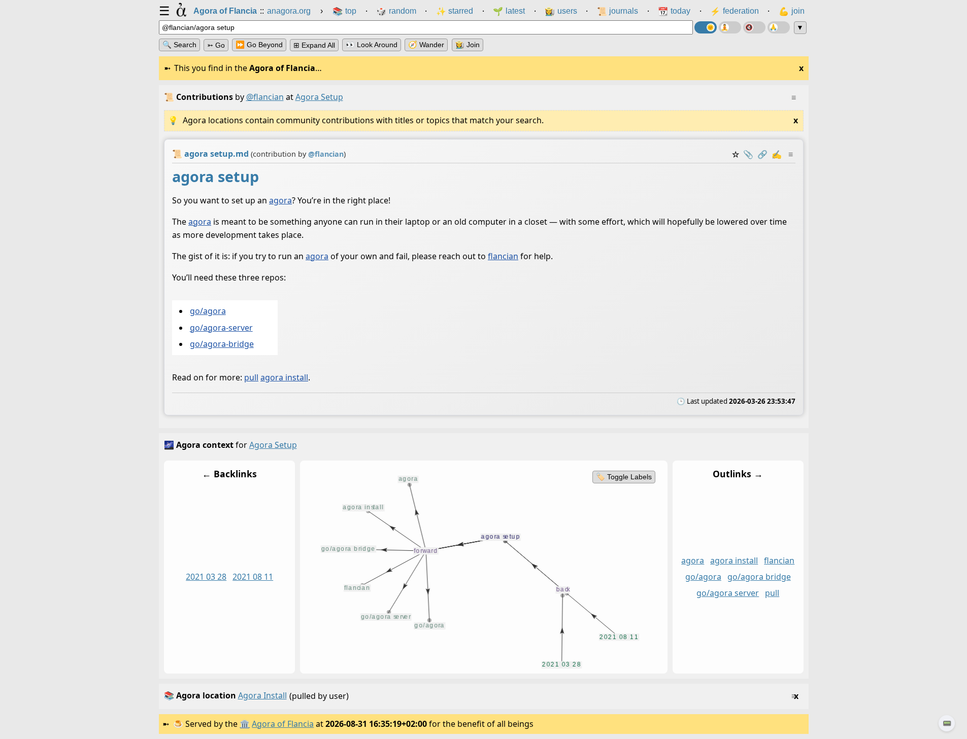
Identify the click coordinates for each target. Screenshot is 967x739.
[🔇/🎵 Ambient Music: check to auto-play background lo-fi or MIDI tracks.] (754, 27)
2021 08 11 (252, 577)
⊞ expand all (314, 45)
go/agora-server (220, 327)
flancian (503, 256)
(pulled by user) (481, 695)
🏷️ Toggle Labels (623, 477)
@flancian (265, 96)
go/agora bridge (758, 577)
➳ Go (216, 45)
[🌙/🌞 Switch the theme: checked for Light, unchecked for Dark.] (705, 27)
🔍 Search (179, 45)
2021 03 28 (206, 577)
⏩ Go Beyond (259, 45)
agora (280, 200)
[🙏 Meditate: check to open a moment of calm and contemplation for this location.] (779, 27)
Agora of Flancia (283, 723)
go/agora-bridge (221, 344)
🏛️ (245, 723)
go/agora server (727, 593)
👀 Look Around (371, 45)
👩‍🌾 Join (467, 45)
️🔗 (762, 154)
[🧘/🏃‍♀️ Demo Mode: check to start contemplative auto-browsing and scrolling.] (730, 27)
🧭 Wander (426, 45)
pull (251, 377)
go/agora (207, 311)
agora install (284, 377)
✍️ (777, 154)
